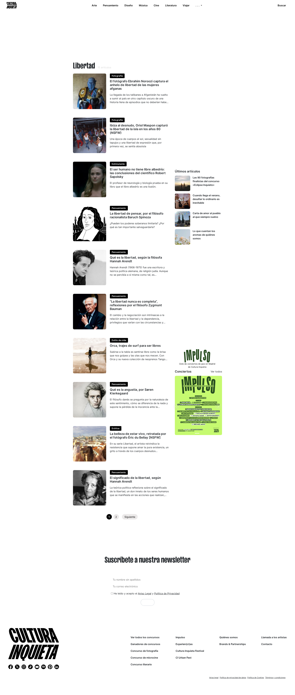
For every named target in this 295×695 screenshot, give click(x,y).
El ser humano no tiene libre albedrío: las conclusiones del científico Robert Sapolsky (138, 173)
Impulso (180, 637)
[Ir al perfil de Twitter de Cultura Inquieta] (17, 666)
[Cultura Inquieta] (11, 5)
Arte (94, 5)
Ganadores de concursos (145, 644)
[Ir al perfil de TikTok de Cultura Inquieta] (30, 666)
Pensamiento (110, 5)
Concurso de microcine (144, 657)
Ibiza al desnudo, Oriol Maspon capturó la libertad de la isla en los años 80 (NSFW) (139, 129)
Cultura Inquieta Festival (190, 650)
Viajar (186, 5)
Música (143, 5)
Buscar (282, 5)
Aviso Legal (144, 593)
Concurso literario (141, 664)
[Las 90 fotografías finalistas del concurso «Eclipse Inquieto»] (182, 183)
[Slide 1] (197, 433)
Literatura (171, 5)
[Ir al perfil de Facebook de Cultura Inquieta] (10, 666)
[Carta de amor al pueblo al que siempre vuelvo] (182, 219)
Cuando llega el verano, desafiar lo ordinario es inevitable (206, 199)
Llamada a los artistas (274, 637)
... (198, 5)
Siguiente (129, 516)
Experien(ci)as (184, 644)
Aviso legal (213, 677)
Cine (156, 5)
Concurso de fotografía (144, 650)
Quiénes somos (228, 637)
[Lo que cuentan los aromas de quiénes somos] (182, 237)
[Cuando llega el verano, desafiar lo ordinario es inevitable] (182, 201)
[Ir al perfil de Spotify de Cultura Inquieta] (43, 666)
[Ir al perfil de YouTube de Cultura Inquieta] (37, 666)
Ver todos (216, 371)
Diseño (128, 5)
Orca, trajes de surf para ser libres (135, 346)
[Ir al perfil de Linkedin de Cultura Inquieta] (56, 666)
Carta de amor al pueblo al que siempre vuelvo (207, 215)
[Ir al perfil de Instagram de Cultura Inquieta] (24, 666)
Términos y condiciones (275, 677)
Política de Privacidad (167, 593)
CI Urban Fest (183, 657)
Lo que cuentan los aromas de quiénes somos (204, 235)
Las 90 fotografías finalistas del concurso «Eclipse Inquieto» (206, 181)
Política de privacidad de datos (233, 677)
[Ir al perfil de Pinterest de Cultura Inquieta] (50, 666)
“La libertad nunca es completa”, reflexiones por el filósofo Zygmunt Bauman (136, 305)
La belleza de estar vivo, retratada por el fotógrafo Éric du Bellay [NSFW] (138, 435)
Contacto (266, 644)
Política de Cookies (255, 677)
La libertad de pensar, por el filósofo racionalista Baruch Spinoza (136, 215)
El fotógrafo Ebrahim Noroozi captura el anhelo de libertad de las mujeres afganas (139, 84)
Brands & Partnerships (232, 644)
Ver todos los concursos (145, 637)
